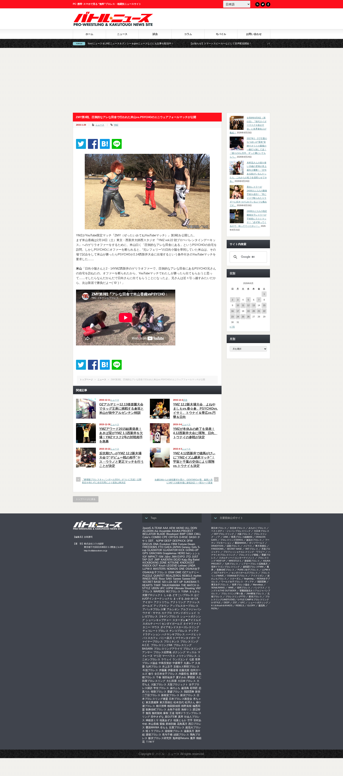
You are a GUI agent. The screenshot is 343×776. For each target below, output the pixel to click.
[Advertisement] (171, 80)
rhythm (197, 575)
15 (264, 305)
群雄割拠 (171, 723)
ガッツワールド (256, 543)
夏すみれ (181, 677)
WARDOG (159, 591)
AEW (172, 528)
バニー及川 (165, 637)
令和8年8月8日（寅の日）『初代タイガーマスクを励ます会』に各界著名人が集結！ (248, 125)
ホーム (89, 34)
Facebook (268, 4)
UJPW (169, 588)
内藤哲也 (184, 673)
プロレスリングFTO (235, 596)
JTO (188, 556)
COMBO (156, 537)
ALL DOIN (191, 528)
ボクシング (178, 652)
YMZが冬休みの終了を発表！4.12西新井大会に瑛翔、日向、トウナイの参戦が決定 (195, 433)
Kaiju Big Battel (190, 559)
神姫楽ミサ (152, 720)
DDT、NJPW (155, 540)
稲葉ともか (179, 720)
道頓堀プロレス (174, 730)
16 (232, 311)
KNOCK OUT (150, 565)
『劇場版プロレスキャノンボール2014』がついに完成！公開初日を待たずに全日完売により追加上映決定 (111, 481)
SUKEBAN (190, 581)
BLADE (161, 534)
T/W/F (157, 585)
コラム (188, 34)
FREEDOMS (150, 547)
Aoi (156, 531)
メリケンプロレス (186, 655)
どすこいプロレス (182, 595)
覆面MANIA (152, 727)
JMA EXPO (178, 556)
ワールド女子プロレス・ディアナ (237, 581)
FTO (160, 547)
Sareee (177, 578)
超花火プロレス (254, 540)
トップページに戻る (85, 499)
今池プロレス (150, 670)
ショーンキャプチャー (159, 620)
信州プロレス (243, 587)
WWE (231, 587)
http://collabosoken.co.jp (95, 550)
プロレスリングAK (161, 645)
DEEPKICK (179, 540)
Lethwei (182, 565)
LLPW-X (147, 568)
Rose (162, 578)
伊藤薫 (163, 670)
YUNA (184, 591)
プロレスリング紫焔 (248, 555)
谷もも (164, 727)
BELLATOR (149, 534)
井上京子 (167, 666)
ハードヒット (193, 634)
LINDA (191, 565)
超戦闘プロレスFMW (253, 567)
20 (253, 311)
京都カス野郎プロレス (186, 666)
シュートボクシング (258, 602)
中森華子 (177, 663)
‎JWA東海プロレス (255, 593)
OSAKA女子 (193, 568)
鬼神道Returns (180, 738)
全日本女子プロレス (166, 673)
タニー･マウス (151, 627)
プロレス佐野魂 (162, 652)
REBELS (187, 575)
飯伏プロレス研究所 (160, 738)
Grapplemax (170, 553)
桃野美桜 (186, 705)
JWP (157, 559)
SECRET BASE (152, 581)
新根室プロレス (170, 695)
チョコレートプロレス (155, 630)
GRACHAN (155, 553)
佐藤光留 (184, 670)
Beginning (248, 578)
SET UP (178, 581)
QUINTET (159, 575)
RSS (257, 4)
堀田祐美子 (168, 677)
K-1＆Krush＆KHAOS (221, 605)
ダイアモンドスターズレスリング (179, 627)
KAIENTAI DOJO (171, 559)
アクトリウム (161, 602)
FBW (174, 544)
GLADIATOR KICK (174, 550)
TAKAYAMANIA (171, 585)
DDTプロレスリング (224, 534)
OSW (171, 572)
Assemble (165, 531)
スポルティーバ (152, 623)
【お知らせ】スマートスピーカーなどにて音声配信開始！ (182, 43)
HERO (181, 553)
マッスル (191, 652)
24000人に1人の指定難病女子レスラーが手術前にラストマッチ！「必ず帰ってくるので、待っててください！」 (248, 218)
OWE (178, 572)
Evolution (165, 544)
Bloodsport (172, 534)
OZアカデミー (190, 572)
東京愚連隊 (152, 702)
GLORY (251, 605)
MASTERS (159, 568)
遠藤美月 (189, 730)
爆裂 (165, 713)
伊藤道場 (173, 670)
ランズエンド (180, 659)
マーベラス (168, 655)
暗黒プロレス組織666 (241, 537)
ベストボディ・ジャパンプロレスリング (231, 531)
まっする (178, 598)
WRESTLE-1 (235, 561)
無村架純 (157, 713)
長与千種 (167, 734)
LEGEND (172, 565)
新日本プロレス (218, 528)
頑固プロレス (181, 734)
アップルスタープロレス (184, 605)
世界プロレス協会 (241, 584)
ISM (161, 556)
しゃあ (168, 595)
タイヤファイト (192, 623)
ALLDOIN (148, 531)
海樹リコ (186, 709)
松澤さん (190, 702)
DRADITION (217, 546)
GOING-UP (192, 550)
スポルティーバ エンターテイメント (236, 558)
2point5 (147, 528)
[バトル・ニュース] (113, 25)
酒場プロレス (153, 734)
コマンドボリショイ (184, 612)
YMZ (116, 125)
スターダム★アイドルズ (186, 620)
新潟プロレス (188, 695)
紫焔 (162, 723)
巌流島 (185, 688)
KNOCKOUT (187, 562)
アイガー (148, 602)
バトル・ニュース (167, 754)
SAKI (169, 578)
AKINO (180, 528)
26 (248, 316)
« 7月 (232, 327)
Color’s (146, 537)
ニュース (122, 34)
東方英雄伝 (166, 702)
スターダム (235, 578)
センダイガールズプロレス (244, 572)
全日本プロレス (237, 528)
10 (238, 305)
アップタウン (161, 605)
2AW (225, 537)
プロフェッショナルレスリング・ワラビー (244, 552)
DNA (156, 544)
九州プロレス (153, 666)
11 (243, 305)
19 (248, 311)
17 (238, 311)
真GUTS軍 (171, 716)
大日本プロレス (187, 680)
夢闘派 (191, 677)
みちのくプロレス (257, 528)
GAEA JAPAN (172, 547)
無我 (148, 713)
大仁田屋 (171, 680)
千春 (158, 677)
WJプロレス (173, 591)
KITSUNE (173, 562)
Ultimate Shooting (184, 588)
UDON (155, 588)
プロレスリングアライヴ (168, 648)
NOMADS (172, 568)
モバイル (221, 34)
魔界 (192, 738)
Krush (162, 565)
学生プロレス (161, 688)
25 (243, 316)
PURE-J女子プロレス (248, 569)
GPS (145, 553)
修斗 (150, 673)
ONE (182, 568)
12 (248, 305)
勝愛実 (194, 673)
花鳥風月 (182, 723)
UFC (162, 588)
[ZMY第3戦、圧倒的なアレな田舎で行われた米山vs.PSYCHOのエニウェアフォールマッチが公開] (105, 144)
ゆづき (194, 598)
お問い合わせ (254, 34)
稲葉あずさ (166, 720)
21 (259, 311)
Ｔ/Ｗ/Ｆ (150, 741)
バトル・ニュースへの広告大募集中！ (249, 43)
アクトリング (178, 602)
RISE (155, 578)
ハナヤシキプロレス (173, 634)
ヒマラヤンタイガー (184, 637)
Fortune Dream (186, 544)
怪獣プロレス (158, 691)
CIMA (190, 534)
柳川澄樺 (161, 705)
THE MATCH (188, 585)
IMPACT (153, 556)
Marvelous (258, 584)
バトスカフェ (150, 637)
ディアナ (193, 630)
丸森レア (189, 663)
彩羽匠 (194, 688)
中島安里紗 (165, 663)
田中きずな (157, 716)
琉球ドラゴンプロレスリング (225, 567)
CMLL (197, 534)
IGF (145, 556)
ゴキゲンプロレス (169, 616)
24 (238, 316)
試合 (155, 34)
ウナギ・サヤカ (152, 612)
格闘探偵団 (173, 705)
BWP (183, 534)
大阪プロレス (158, 684)
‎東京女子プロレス (220, 584)
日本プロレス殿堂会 (180, 698)
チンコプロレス (178, 630)
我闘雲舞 (189, 691)
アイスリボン (257, 575)
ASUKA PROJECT (182, 531)
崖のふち (175, 688)
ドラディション (152, 634)
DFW (190, 540)
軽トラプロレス (155, 730)
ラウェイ (166, 659)
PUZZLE (147, 575)
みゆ (187, 598)
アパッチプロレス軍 (154, 609)
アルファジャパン (191, 609)
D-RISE (183, 537)
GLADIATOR (154, 550)
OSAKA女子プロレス (155, 572)
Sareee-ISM (189, 578)
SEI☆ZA (167, 581)
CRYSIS (173, 537)
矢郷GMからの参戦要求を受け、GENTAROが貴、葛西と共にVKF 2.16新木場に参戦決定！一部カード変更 (184, 481)
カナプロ (167, 612)
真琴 (180, 716)
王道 (171, 713)
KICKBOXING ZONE (155, 562)
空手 (190, 720)
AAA (165, 528)
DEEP (168, 540)
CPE (165, 537)
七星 (191, 659)
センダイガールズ (172, 623)
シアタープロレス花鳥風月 (254, 564)
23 (232, 316)
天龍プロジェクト (177, 684)
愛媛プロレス (175, 691)
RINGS (147, 578)
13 (253, 305)
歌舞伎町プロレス (156, 709)
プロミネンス (171, 641)
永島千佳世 (173, 709)
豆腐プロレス (176, 727)
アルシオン (173, 609)
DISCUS (147, 544)
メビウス (247, 546)
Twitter (262, 4)
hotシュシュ (193, 553)
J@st (167, 556)
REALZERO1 (173, 575)
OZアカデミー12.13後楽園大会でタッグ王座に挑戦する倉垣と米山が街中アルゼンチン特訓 (121, 408)
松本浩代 (178, 702)
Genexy (186, 547)
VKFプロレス (251, 549)
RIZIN (214, 608)
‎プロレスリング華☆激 (232, 593)
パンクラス (258, 587)
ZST (235, 602)
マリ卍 (157, 655)
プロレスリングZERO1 (231, 540)
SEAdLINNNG (218, 587)
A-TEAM (157, 528)
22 (264, 311)
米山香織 (153, 723)
